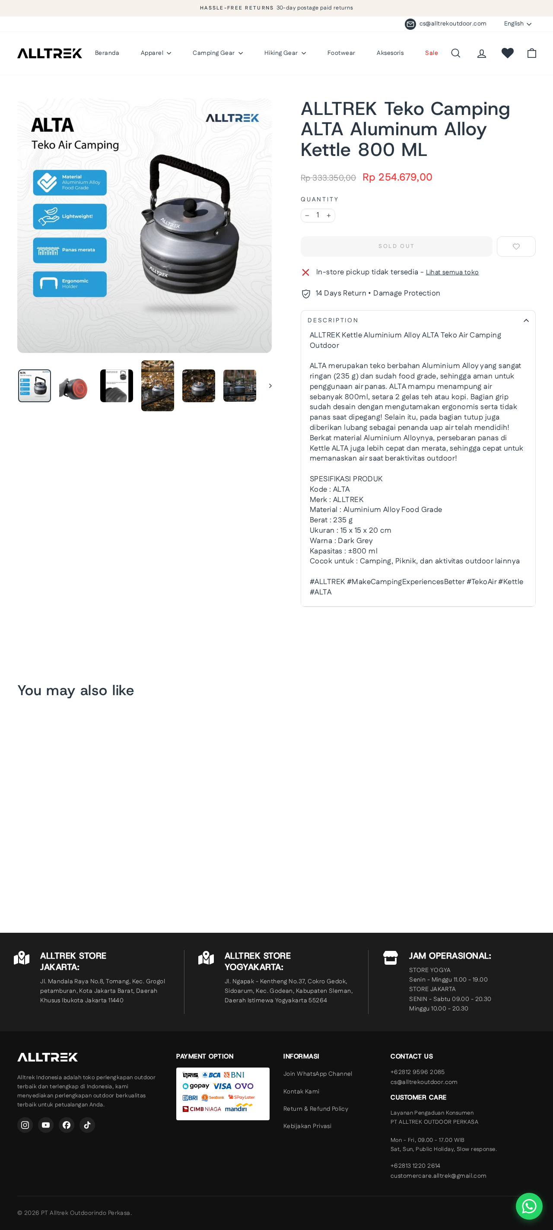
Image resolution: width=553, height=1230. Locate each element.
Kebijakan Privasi (307, 1126)
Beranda (107, 53)
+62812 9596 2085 (418, 1072)
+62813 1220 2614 (416, 1166)
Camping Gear (214, 53)
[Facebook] (66, 1125)
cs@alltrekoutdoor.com (424, 1082)
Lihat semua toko (452, 272)
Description (333, 320)
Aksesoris (390, 53)
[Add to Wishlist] (516, 246)
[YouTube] (46, 1125)
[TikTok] (87, 1125)
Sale (431, 53)
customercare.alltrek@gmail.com (439, 1176)
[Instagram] (25, 1125)
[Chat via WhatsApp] (529, 1206)
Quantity (320, 200)
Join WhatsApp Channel (318, 1074)
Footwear (341, 53)
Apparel (153, 53)
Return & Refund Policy (315, 1109)
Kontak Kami (301, 1091)
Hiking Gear (281, 53)
